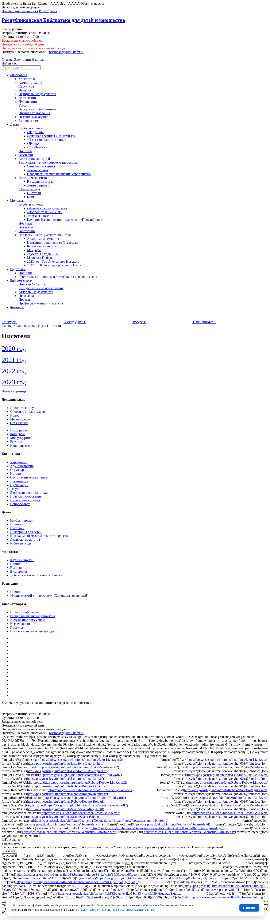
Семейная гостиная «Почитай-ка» (51, 136)
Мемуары (34, 250)
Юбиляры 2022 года (30, 326)
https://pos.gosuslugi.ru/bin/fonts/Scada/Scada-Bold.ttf (63, 817)
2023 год (14, 382)
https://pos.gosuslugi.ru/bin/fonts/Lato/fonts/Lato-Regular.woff (225, 767)
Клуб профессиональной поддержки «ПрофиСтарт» (64, 219)
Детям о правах (38, 185)
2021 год (14, 359)
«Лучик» (33, 143)
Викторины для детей (34, 158)
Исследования (29, 296)
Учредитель (27, 79)
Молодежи (18, 200)
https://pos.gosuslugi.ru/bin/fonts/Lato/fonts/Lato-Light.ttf (65, 763)
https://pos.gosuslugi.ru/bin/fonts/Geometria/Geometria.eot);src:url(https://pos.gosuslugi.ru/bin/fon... (101, 820)
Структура (26, 86)
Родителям (18, 269)
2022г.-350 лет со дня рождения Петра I (55, 265)
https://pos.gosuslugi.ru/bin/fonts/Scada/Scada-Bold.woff (229, 813)
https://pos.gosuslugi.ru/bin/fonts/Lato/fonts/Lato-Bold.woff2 (80, 775)
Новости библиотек (33, 284)
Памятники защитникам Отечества (52, 242)
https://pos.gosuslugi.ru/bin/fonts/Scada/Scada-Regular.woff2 (86, 805)
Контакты (17, 307)
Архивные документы (43, 238)
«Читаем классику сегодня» (47, 208)
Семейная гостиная (41, 166)
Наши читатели (21, 445)
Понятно (249, 907)
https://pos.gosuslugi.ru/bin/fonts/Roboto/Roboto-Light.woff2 (85, 782)
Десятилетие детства (33, 178)
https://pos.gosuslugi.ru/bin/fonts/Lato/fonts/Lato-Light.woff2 (81, 759)
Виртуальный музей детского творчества (48, 162)
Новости (16, 415)
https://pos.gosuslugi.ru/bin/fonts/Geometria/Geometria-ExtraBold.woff (69, 832)
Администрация (30, 82)
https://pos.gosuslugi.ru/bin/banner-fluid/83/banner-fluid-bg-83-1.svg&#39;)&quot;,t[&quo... (77, 874)
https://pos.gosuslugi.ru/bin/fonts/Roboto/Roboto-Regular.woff (225, 790)
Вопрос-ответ (28, 120)
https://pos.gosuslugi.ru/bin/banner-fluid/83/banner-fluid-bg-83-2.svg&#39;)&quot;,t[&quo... (158, 878)
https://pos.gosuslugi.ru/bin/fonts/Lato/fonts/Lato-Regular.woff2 (75, 767)
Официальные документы (37, 94)
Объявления (19, 423)
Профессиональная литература (41, 303)
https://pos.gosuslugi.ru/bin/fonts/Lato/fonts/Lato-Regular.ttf (67, 771)
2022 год (14, 371)
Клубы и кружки (31, 128)
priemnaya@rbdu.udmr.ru (66, 52)
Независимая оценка (33, 117)
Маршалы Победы (40, 257)
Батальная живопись (42, 246)
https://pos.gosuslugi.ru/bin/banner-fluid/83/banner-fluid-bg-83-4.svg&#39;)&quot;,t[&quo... (119, 893)
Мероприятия (20, 419)
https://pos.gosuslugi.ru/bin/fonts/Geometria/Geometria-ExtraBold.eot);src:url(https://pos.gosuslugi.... (157, 828)
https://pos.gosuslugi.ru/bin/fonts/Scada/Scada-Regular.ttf (65, 809)
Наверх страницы (14, 391)
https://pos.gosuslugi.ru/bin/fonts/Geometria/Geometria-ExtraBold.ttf (189, 832)
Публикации (28, 101)
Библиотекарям (21, 280)
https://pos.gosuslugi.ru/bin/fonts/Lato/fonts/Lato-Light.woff (227, 759)
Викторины (27, 231)
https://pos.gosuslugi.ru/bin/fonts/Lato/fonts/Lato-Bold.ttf (65, 778)
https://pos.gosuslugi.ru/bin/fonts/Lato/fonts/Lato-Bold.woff (227, 775)
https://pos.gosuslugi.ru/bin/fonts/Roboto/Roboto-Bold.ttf (65, 801)
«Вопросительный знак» (44, 212)
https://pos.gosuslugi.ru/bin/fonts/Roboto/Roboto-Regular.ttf (67, 794)
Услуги (24, 105)
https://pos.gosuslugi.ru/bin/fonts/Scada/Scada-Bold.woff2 (80, 813)
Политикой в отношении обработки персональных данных (117, 909)
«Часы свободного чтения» (46, 139)
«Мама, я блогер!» (40, 216)
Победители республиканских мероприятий (59, 174)
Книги (31, 197)
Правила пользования (34, 113)
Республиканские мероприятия (41, 288)
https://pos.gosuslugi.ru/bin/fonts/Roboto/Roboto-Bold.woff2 (84, 797)
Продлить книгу (22, 408)
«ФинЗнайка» (37, 147)
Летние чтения (37, 170)
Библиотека (18, 75)
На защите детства (40, 181)
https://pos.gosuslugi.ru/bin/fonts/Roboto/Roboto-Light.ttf (65, 786)
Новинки (25, 151)
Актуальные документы (36, 292)
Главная (7, 326)
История (25, 90)
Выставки (26, 155)
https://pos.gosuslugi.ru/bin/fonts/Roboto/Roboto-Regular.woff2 (90, 790)
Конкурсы (17, 434)
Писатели (34, 193)
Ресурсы (16, 441)
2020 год (14, 348)
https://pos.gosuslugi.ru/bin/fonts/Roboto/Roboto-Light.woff (227, 782)
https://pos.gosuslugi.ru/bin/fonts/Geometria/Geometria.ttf (171, 824)
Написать (9, 851)
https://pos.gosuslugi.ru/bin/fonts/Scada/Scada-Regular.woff (227, 805)
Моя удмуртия (20, 438)
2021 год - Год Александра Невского (53, 261)
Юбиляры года (29, 189)
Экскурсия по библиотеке (37, 109)
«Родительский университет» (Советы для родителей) (58, 276)
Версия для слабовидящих (20, 7)
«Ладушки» (35, 132)
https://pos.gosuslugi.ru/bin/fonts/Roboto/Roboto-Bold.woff (227, 797)
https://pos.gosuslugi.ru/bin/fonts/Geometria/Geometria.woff (62, 824)
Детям (14, 124)
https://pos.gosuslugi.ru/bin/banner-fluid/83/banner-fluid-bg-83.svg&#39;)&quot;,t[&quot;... (77, 882)
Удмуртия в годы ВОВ (43, 254)
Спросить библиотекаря (27, 411)
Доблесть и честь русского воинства (45, 235)
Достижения (27, 98)
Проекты (25, 299)
